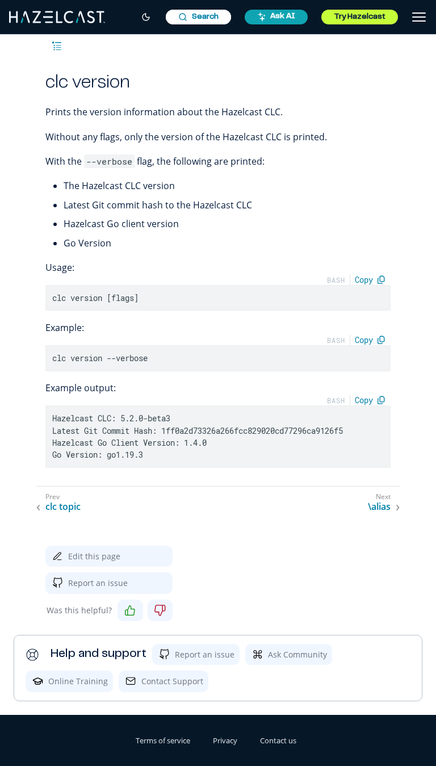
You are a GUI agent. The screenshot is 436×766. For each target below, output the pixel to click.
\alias (379, 507)
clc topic (63, 507)
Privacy (225, 740)
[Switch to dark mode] (146, 17)
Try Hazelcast (359, 17)
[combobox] (198, 17)
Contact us (278, 740)
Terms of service (163, 740)
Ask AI (282, 16)
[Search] (198, 17)
